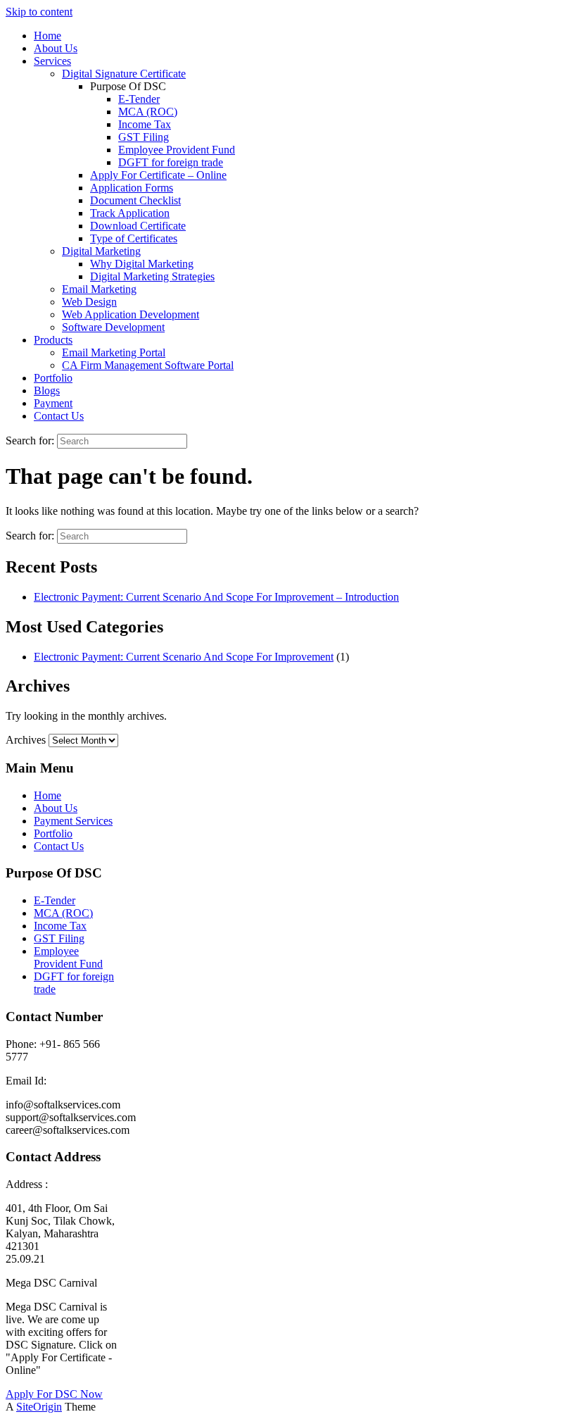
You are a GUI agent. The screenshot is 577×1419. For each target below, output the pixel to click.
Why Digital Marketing (142, 264)
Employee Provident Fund (176, 150)
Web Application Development (130, 314)
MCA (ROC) (147, 112)
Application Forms (131, 188)
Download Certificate (138, 226)
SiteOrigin (39, 1407)
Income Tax (144, 124)
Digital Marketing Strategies (152, 276)
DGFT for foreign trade (170, 162)
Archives (26, 740)
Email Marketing (99, 289)
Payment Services (73, 821)
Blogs (47, 390)
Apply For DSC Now (54, 1394)
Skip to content (39, 12)
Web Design (89, 302)
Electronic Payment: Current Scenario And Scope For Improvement (184, 657)
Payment (53, 403)
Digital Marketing (101, 251)
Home (47, 36)
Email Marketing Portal (113, 352)
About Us (55, 48)
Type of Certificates (133, 238)
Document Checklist (135, 200)
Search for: (30, 440)
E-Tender (139, 99)
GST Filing (143, 137)
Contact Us (59, 416)
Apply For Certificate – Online (158, 175)
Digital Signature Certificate (124, 74)
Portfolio (53, 378)
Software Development (113, 327)
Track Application (130, 213)
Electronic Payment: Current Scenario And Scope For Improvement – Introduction (216, 597)
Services (52, 61)
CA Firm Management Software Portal (148, 365)
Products (53, 340)
